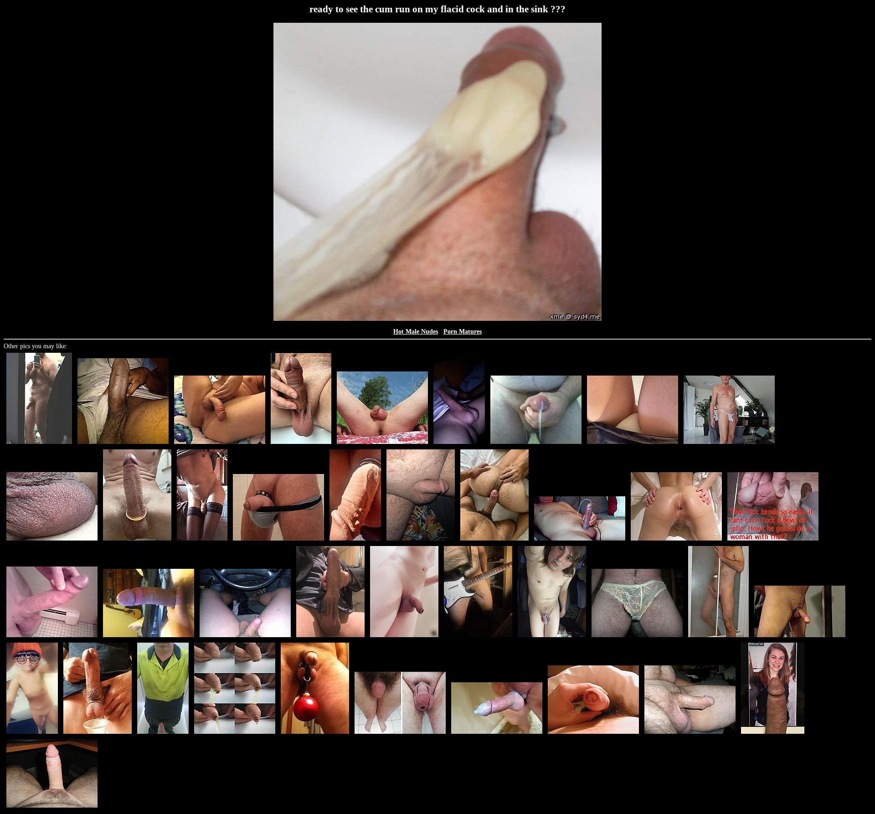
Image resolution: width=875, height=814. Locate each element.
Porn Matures (462, 331)
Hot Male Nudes (415, 331)
